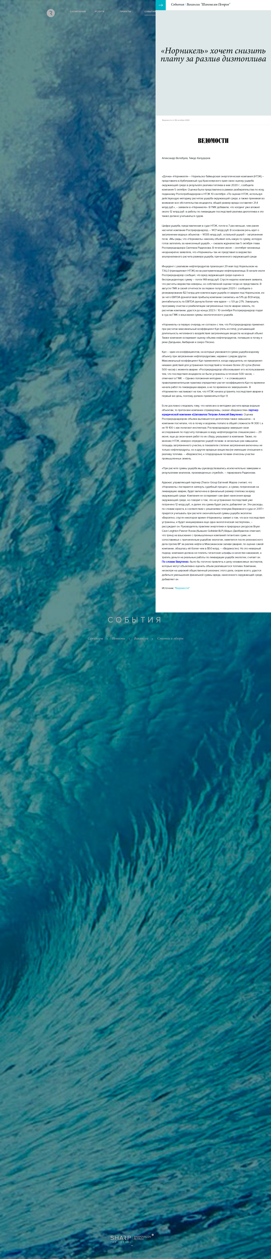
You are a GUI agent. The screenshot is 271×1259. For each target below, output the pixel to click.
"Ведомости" (182, 588)
